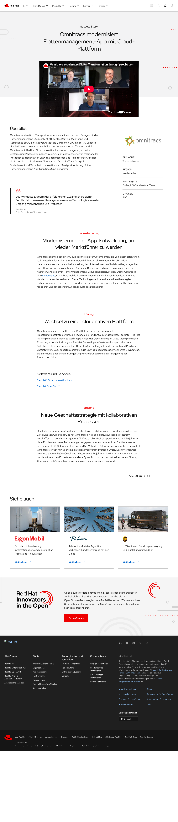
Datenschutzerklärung (23, 746)
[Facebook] (133, 643)
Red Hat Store (68, 668)
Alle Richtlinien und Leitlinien (67, 746)
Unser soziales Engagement (159, 699)
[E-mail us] (148, 476)
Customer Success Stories (130, 699)
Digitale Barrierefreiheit (91, 746)
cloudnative (48, 275)
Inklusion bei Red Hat (113, 737)
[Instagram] (147, 643)
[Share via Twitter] (144, 476)
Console (65, 676)
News (149, 689)
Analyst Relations (126, 704)
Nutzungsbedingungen (43, 746)
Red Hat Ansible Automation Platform (13, 677)
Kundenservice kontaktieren (96, 669)
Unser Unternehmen (127, 689)
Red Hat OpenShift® (48, 386)
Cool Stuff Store (130, 737)
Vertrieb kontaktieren (99, 663)
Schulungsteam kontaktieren (97, 676)
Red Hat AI (9, 663)
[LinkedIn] (120, 643)
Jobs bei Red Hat (35, 737)
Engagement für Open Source (160, 694)
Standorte (64, 737)
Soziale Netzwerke (98, 681)
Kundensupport (39, 672)
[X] (140, 643)
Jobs (149, 704)
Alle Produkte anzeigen (14, 683)
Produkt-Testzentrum (71, 663)
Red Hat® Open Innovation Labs (54, 380)
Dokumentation (39, 688)
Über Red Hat (20, 737)
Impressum (107, 746)
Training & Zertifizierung (43, 663)
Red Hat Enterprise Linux (15, 668)
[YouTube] (127, 643)
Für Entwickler (39, 676)
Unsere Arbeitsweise (127, 694)
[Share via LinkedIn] (140, 476)
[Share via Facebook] (136, 476)
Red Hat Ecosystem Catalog (45, 684)
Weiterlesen (21, 562)
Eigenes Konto (39, 668)
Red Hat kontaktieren (80, 737)
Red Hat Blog (97, 737)
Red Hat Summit (146, 737)
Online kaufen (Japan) (71, 672)
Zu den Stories (76, 618)
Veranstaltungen (51, 737)
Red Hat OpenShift (12, 672)
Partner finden (39, 680)
